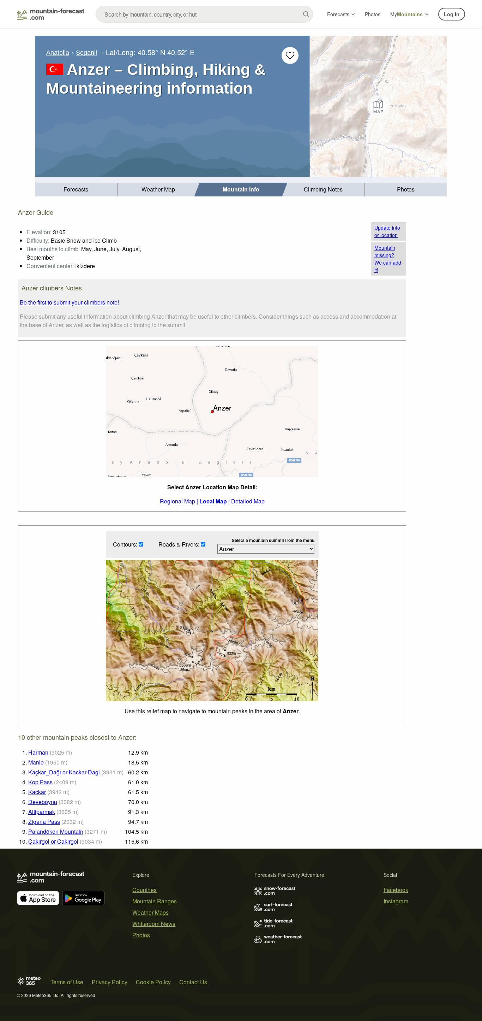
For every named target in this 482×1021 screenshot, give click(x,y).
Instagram (396, 901)
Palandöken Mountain (55, 831)
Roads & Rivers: (179, 544)
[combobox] (204, 14)
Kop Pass (40, 782)
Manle (36, 762)
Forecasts (338, 14)
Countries (144, 890)
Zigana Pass (44, 822)
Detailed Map (248, 501)
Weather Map (158, 189)
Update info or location (387, 231)
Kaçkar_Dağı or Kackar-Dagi (64, 772)
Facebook (396, 890)
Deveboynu (42, 802)
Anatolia (57, 52)
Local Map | (214, 501)
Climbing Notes (323, 189)
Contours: (126, 544)
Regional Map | (179, 501)
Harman (38, 752)
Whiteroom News (153, 924)
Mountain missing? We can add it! (387, 258)
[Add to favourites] (290, 55)
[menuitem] (76, 189)
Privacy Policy (109, 982)
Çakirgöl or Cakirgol (53, 841)
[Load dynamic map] (378, 106)
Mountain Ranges (154, 901)
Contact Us (193, 982)
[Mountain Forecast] (50, 14)
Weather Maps (150, 912)
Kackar (37, 792)
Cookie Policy (153, 982)
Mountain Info (241, 189)
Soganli (86, 52)
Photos (372, 14)
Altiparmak (41, 812)
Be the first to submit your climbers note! (69, 302)
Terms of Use (66, 982)
